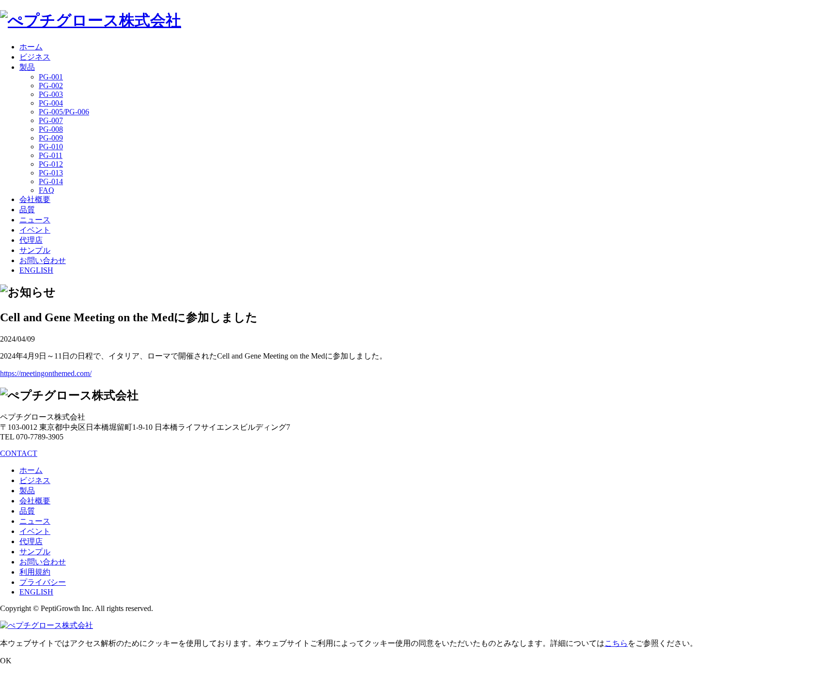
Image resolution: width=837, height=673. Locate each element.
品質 (27, 209)
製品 (27, 67)
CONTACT (18, 453)
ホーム (31, 47)
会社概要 (34, 199)
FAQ (46, 190)
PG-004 (51, 103)
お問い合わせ (42, 260)
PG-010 (51, 146)
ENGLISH (36, 270)
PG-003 (51, 94)
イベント (34, 230)
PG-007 (51, 120)
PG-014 (51, 181)
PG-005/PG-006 (64, 112)
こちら (616, 643)
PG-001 (51, 77)
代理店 (31, 240)
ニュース (34, 220)
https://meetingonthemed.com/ (46, 373)
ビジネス (34, 57)
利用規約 (34, 572)
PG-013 (51, 173)
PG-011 (50, 155)
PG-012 (51, 164)
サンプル (34, 250)
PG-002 (51, 85)
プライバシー (42, 582)
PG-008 (51, 129)
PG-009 (51, 138)
